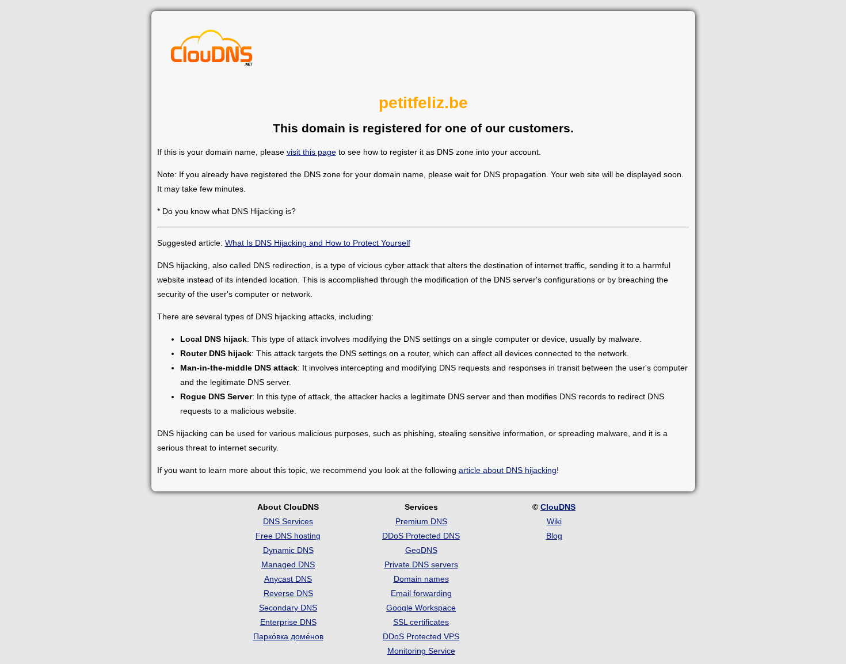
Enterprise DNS (288, 622)
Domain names (421, 578)
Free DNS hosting (288, 535)
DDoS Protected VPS (421, 636)
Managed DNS (288, 564)
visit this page (311, 152)
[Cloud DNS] (212, 50)
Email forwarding (421, 593)
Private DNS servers (421, 564)
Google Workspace (421, 607)
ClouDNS (558, 507)
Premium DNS (421, 521)
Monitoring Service (421, 650)
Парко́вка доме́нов (288, 636)
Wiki (554, 521)
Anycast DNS (288, 578)
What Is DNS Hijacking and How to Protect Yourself (317, 242)
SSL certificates (421, 622)
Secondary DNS (288, 607)
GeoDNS (421, 550)
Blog (554, 535)
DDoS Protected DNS (421, 535)
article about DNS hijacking (508, 470)
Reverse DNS (288, 593)
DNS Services (288, 521)
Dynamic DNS (288, 550)
